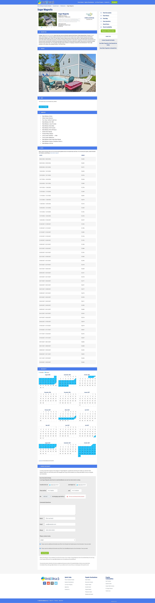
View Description (107, 13)
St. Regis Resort (109, 588)
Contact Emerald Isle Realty (108, 40)
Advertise (61, 600)
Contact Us (106, 2)
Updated (40, 460)
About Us (51, 600)
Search (115, 2)
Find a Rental (81, 2)
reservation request (54, 153)
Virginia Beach (88, 589)
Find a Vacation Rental (69, 579)
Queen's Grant (108, 583)
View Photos (106, 15)
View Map (105, 18)
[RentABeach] (46, 2)
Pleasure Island (88, 591)
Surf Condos (108, 581)
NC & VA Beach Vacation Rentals (44, 6)
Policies (56, 600)
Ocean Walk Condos (110, 586)
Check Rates (106, 24)
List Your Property (99, 2)
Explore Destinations (89, 2)
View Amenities (107, 21)
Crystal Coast (56, 6)
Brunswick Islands (89, 582)
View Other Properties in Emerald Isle (108, 48)
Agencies (67, 587)
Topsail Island (88, 584)
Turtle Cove (108, 590)
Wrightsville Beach (89, 594)
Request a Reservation (108, 31)
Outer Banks (87, 579)
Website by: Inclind (114, 601)
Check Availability (107, 27)
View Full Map (43, 107)
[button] (42, 73)
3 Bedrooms (62, 6)
